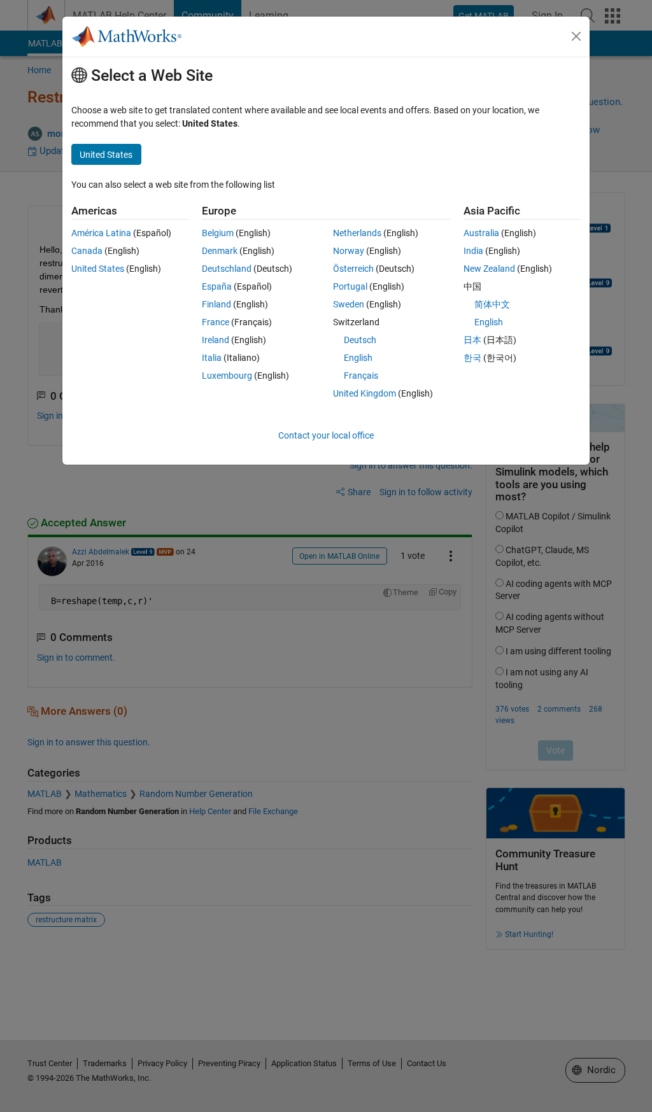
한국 (472, 358)
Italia (212, 358)
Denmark (219, 251)
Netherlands (357, 233)
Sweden (348, 304)
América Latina (101, 233)
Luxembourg (227, 375)
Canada (87, 251)
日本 (472, 340)
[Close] (576, 36)
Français (361, 375)
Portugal (350, 286)
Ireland (215, 340)
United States (97, 269)
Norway (348, 251)
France (215, 322)
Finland (216, 304)
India (473, 251)
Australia (481, 233)
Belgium (218, 233)
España (217, 286)
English (358, 358)
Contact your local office (326, 435)
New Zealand (489, 269)
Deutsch (360, 340)
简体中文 (492, 304)
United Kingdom (364, 393)
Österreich (353, 269)
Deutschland (227, 269)
